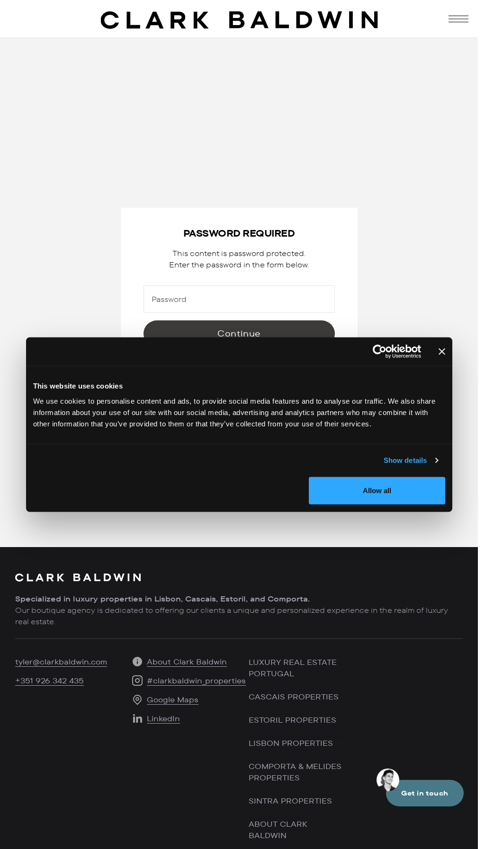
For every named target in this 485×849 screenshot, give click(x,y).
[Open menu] (458, 19)
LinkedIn (163, 718)
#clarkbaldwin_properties (196, 680)
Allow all (377, 490)
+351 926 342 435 (49, 680)
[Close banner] (442, 351)
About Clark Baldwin (187, 661)
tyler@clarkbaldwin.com (61, 661)
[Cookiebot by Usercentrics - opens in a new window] (379, 352)
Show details (405, 460)
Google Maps (172, 699)
